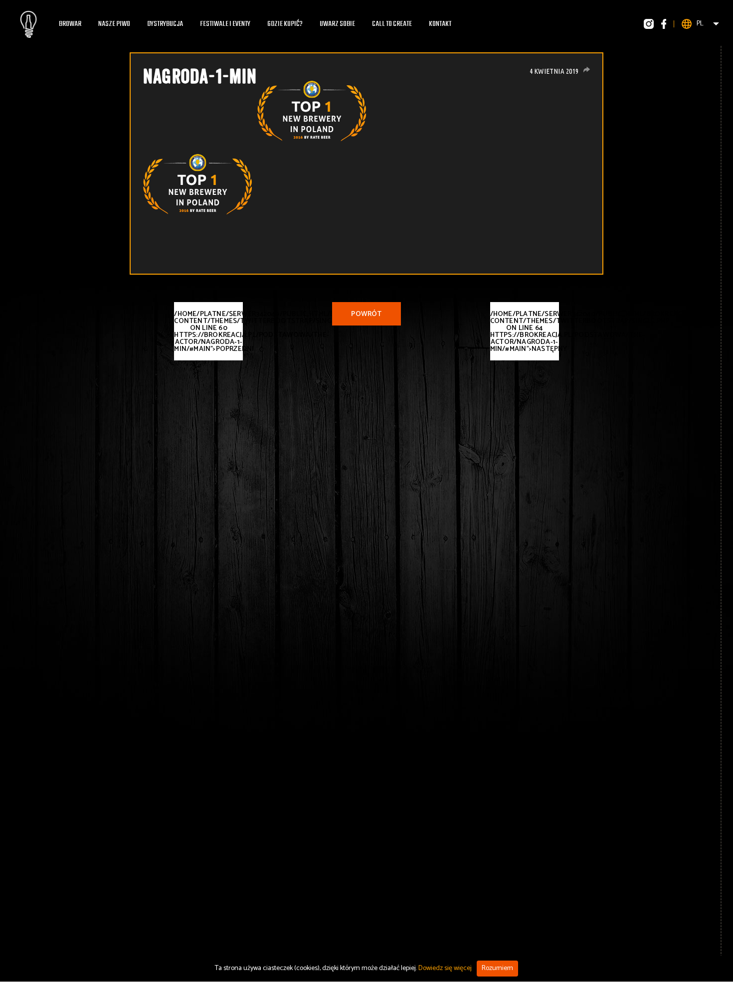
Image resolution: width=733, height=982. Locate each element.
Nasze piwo (114, 24)
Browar (70, 24)
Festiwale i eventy (225, 24)
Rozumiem (497, 968)
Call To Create (392, 24)
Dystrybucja (165, 24)
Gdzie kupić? (285, 24)
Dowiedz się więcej (445, 968)
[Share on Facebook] (586, 69)
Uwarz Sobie (337, 24)
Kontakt (440, 24)
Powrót (366, 314)
